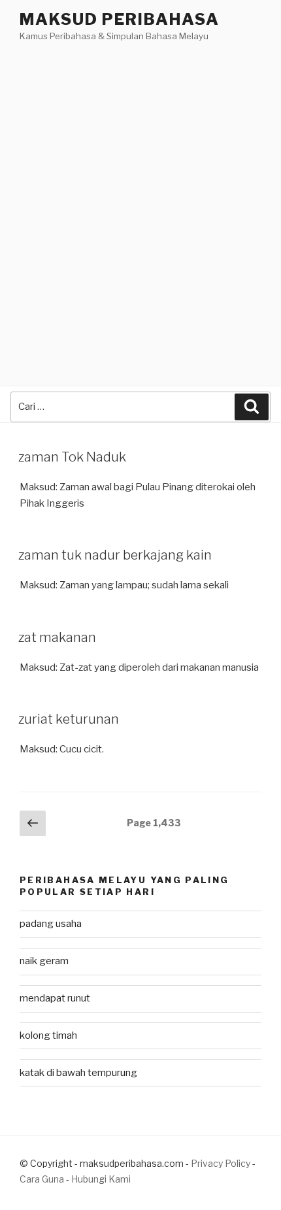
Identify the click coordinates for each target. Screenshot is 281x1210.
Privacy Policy (220, 1163)
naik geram (44, 961)
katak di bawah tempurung (78, 1073)
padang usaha (51, 924)
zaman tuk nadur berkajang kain (115, 555)
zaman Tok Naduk (72, 457)
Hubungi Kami (101, 1179)
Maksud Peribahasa (120, 19)
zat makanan (57, 637)
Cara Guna (43, 1179)
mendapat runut (55, 998)
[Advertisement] (140, 190)
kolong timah (48, 1035)
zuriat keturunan (68, 719)
